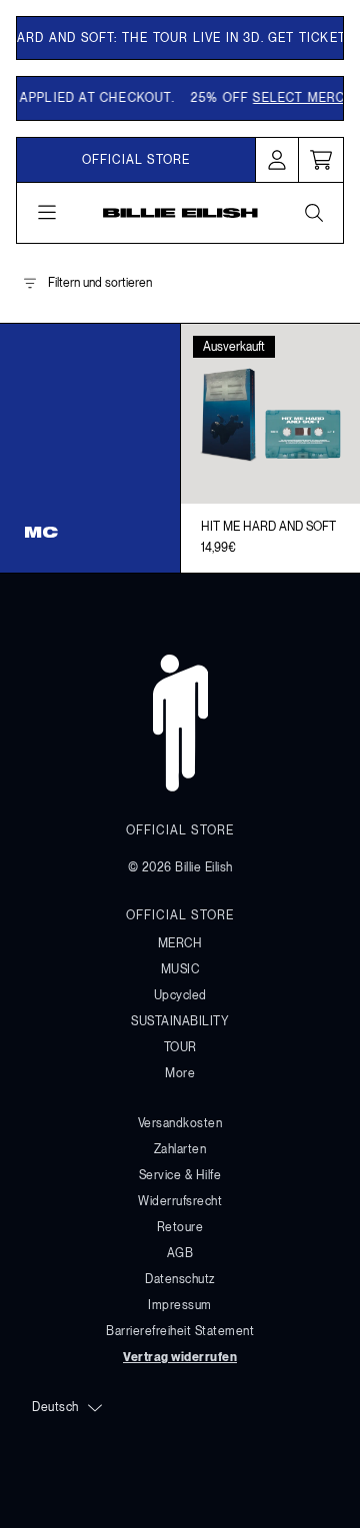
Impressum (180, 1305)
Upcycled (180, 995)
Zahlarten (180, 1149)
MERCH (180, 943)
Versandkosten (180, 1123)
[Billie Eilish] (180, 213)
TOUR (180, 1047)
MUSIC (180, 969)
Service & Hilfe (180, 1175)
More (180, 1073)
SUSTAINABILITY (180, 1021)
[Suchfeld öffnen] (313, 213)
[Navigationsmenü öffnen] (47, 213)
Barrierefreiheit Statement (180, 1331)
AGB (180, 1253)
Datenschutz (180, 1279)
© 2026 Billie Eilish (180, 867)
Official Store (136, 160)
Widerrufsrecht (180, 1201)
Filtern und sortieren (100, 283)
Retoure (180, 1227)
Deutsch (55, 1407)
